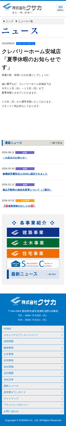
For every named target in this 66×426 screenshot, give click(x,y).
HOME (7, 328)
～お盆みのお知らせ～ (15, 157)
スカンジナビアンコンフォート (21, 334)
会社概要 (9, 373)
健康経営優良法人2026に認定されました (25, 173)
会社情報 (9, 366)
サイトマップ (11, 398)
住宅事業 (9, 360)
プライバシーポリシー (16, 404)
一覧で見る (56, 142)
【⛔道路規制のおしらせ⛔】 (19, 205)
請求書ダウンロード (15, 392)
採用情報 (9, 341)
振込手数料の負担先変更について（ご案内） (27, 189)
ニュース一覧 (25, 21)
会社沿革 (9, 379)
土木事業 (9, 354)
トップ (9, 21)
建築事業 (9, 347)
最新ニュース (11, 385)
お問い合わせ (11, 411)
